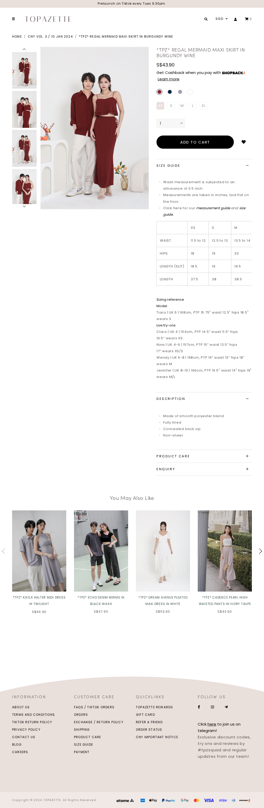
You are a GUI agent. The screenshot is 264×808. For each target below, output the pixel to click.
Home (17, 36)
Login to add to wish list (244, 142)
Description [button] (170, 398)
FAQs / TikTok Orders (94, 707)
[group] (24, 69)
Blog (17, 744)
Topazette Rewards (154, 707)
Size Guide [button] (168, 165)
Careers (20, 752)
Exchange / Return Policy (98, 722)
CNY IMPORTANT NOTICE (157, 737)
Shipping (82, 729)
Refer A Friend (149, 722)
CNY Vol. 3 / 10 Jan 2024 (50, 36)
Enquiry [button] (165, 469)
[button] (24, 49)
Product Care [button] (173, 456)
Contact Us (23, 737)
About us (21, 707)
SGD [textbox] (219, 18)
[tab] (204, 165)
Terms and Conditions (33, 714)
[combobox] (221, 18)
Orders (81, 714)
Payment (81, 752)
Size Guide (83, 744)
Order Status (149, 729)
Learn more (168, 79)
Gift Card (145, 714)
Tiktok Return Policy (32, 722)
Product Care (87, 737)
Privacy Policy (26, 729)
